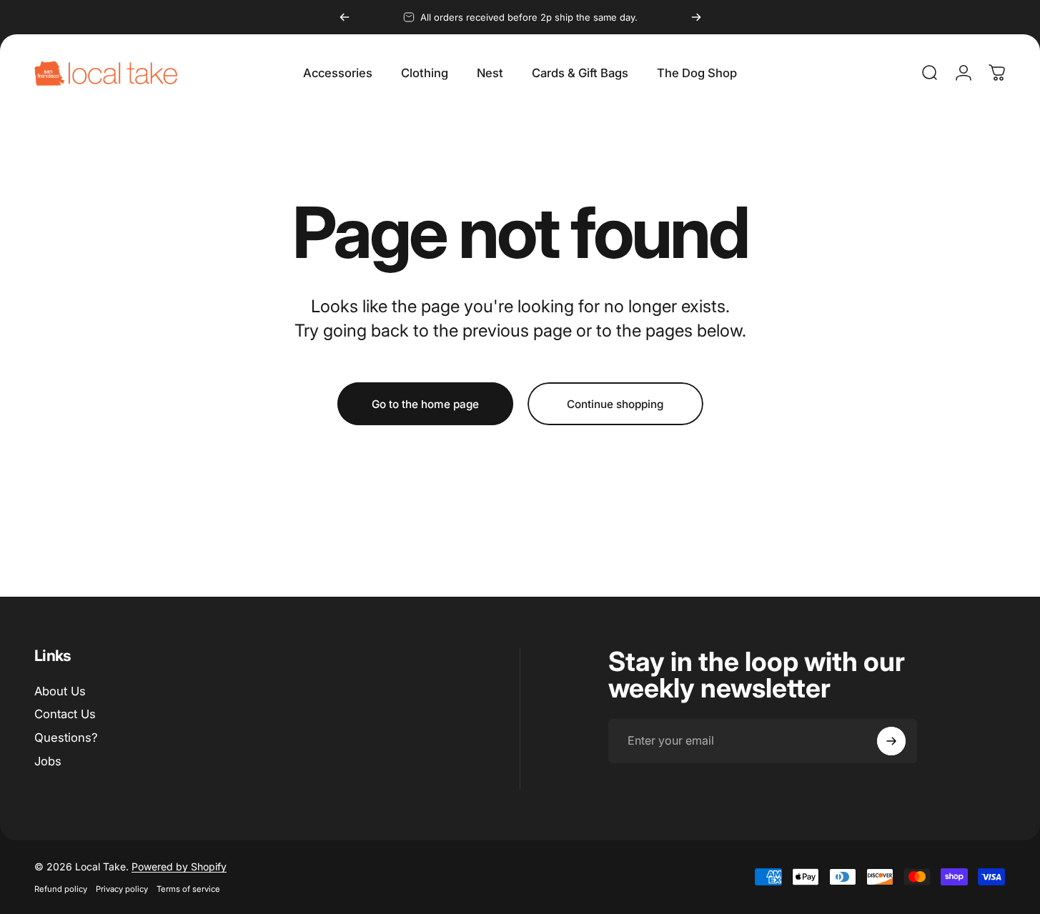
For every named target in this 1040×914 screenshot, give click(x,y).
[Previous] (344, 17)
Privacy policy (122, 889)
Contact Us (65, 714)
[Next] (696, 17)
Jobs (47, 761)
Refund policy (60, 889)
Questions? (66, 737)
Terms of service (188, 889)
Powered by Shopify (179, 866)
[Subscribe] (891, 741)
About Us (60, 691)
